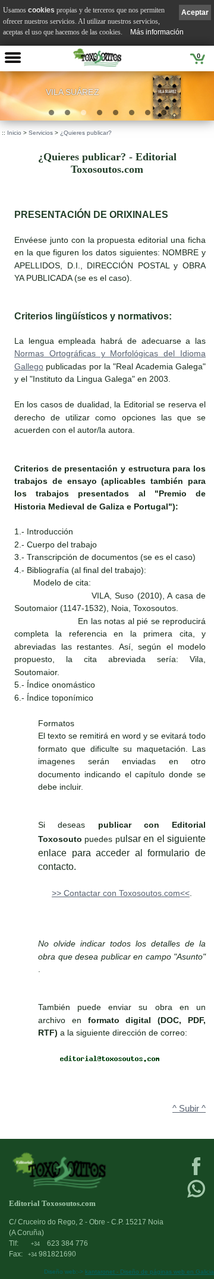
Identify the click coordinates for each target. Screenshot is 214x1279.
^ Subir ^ (189, 1108)
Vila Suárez (72, 92)
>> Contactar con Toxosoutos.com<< (121, 893)
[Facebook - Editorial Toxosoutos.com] (196, 1174)
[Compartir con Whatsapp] (196, 1196)
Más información (157, 32)
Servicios (41, 132)
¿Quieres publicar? (86, 132)
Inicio (14, 132)
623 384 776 (59, 1243)
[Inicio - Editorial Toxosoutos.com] (97, 58)
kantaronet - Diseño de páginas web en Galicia (149, 1271)
